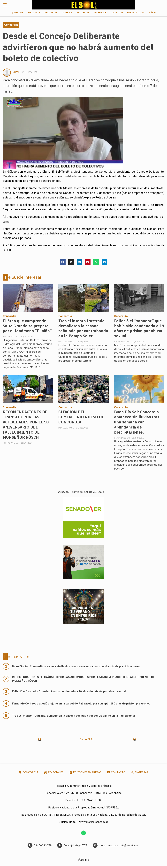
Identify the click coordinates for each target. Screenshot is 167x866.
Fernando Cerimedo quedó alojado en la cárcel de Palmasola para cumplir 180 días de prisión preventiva (81, 703)
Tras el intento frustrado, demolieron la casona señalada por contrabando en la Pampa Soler (83, 328)
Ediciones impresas (86, 772)
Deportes (117, 12)
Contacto (117, 772)
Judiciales (83, 12)
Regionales (101, 12)
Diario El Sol (87, 739)
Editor (15, 72)
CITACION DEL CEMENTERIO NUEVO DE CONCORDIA (81, 417)
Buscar (18, 12)
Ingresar (142, 772)
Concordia (33, 12)
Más (151, 12)
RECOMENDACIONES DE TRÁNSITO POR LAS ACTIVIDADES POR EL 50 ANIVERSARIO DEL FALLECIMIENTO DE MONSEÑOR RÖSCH (26, 424)
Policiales (51, 12)
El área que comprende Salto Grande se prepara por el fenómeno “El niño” (27, 326)
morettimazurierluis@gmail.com (119, 845)
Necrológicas (136, 12)
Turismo (66, 12)
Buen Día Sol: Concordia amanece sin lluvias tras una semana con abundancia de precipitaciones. (136, 422)
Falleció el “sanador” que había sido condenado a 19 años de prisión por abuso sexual (139, 328)
